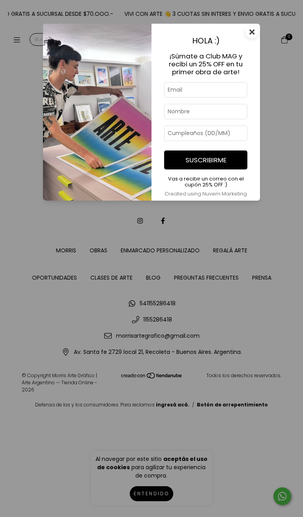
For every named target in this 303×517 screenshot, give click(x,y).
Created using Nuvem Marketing (206, 193)
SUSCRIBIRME (205, 160)
